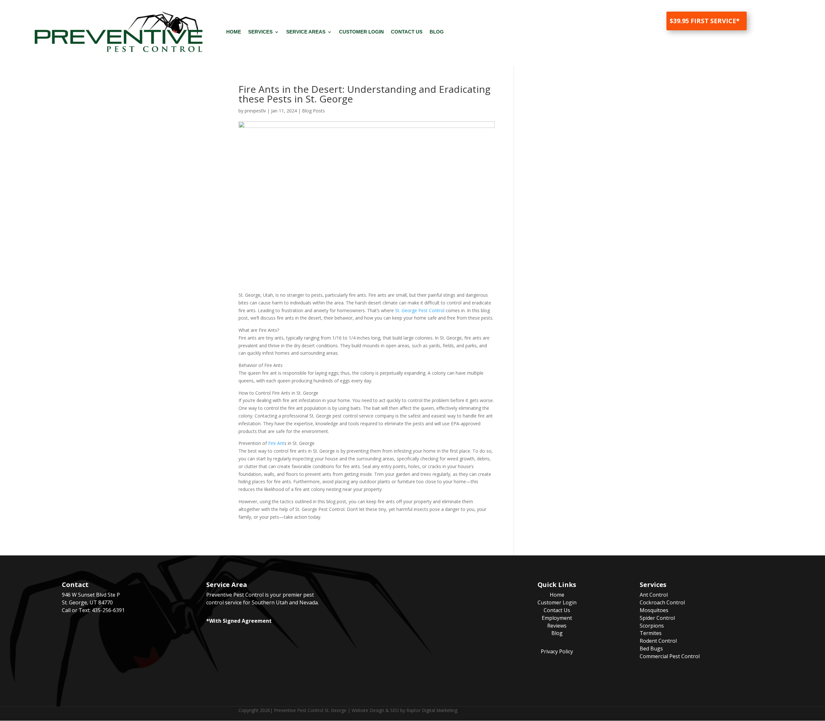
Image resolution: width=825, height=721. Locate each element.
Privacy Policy (557, 651)
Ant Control (654, 594)
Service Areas (305, 31)
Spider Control (657, 617)
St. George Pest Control (419, 310)
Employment (557, 617)
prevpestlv (255, 111)
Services (260, 31)
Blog (437, 31)
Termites (651, 633)
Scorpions (652, 625)
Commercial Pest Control (670, 656)
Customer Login (361, 31)
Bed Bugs (651, 648)
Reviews (557, 625)
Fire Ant (276, 443)
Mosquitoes (654, 610)
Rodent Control (658, 640)
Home (233, 31)
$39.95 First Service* (705, 20)
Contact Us (406, 31)
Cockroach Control (662, 602)
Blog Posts (313, 111)
